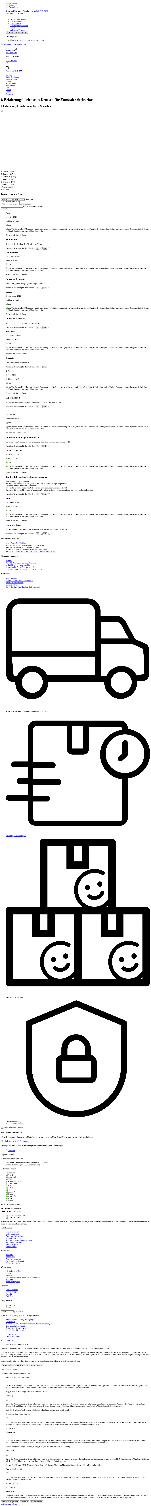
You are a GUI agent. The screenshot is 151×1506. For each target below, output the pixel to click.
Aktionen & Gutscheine (14, 1242)
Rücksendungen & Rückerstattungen (19, 1240)
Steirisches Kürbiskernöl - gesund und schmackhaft (25, 545)
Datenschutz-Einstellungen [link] (16, 1328)
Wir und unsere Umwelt (14, 1271)
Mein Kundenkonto (13, 1232)
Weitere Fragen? (12, 1245)
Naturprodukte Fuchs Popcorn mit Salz (20, 567)
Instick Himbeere (12, 585)
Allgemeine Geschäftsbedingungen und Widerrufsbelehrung (28, 1324)
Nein (44, 248)
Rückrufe (9, 1280)
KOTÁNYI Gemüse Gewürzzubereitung (21, 563)
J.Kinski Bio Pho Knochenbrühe (18, 565)
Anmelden (9, 1255)
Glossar (8, 1273)
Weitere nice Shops (13, 1336)
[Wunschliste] (7, 64)
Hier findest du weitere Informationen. (15, 1141)
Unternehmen (11, 1334)
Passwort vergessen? (13, 1259)
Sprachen (29, 199)
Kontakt (13, 28)
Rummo (9, 561)
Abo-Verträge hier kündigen (16, 1330)
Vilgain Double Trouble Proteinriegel (19, 581)
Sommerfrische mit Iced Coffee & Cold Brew (23, 547)
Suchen (4, 209)
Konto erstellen (11, 61)
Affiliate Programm (13, 1282)
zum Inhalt (10, 5)
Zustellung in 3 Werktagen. (16, 13)
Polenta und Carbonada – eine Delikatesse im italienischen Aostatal (31, 552)
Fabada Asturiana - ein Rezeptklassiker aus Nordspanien (27, 549)
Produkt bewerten (8, 187)
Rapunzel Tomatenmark (14, 583)
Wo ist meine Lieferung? (15, 1261)
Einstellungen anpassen (33, 1365)
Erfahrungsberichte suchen (33, 206)
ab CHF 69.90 (27, 11)
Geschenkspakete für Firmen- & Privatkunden (23, 1277)
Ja (37, 248)
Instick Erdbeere (12, 578)
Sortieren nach (25, 204)
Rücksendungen (16, 21)
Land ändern (19, 1311)
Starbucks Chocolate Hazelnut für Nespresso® (23, 587)
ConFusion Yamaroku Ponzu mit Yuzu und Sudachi (25, 569)
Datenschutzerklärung (71, 1361)
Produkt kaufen (6, 189)
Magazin (9, 1275)
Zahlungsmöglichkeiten (19, 26)
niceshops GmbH (17, 1316)
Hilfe (7, 17)
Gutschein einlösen (13, 1263)
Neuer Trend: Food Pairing (16, 543)
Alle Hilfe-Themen (17, 30)
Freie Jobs (9, 1296)
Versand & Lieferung (13, 1238)
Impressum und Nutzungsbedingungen (20, 1320)
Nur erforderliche (17, 1365)
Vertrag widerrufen (8, 1340)
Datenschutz (10, 1322)
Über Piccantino (12, 1290)
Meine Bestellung (12, 1234)
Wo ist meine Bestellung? (19, 19)
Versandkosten (15, 24)
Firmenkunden (11, 1247)
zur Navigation (11, 3)
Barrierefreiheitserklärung (15, 1326)
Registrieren (10, 1257)
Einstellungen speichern (10, 1502)
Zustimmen (6, 1365)
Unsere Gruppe (11, 1292)
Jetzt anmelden (11, 53)
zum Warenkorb (12, 7)
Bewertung (16, 202)
